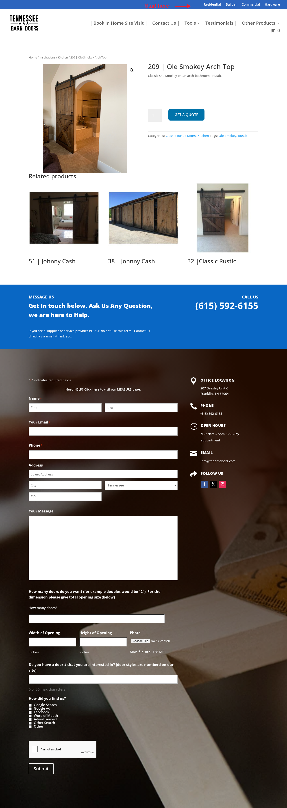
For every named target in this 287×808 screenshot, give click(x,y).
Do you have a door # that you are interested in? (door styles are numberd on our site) (101, 667)
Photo (135, 632)
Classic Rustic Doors (181, 136)
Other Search (44, 723)
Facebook (41, 712)
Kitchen (63, 57)
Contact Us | (166, 24)
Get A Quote (186, 114)
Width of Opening (44, 632)
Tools (190, 24)
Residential (212, 4)
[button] (132, 70)
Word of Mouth (46, 715)
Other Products (258, 24)
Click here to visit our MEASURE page (112, 389)
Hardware (272, 4)
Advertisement (46, 719)
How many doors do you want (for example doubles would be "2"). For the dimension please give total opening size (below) (94, 594)
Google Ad (42, 708)
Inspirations (47, 57)
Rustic (242, 136)
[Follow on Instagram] (222, 484)
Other (38, 726)
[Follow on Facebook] (204, 484)
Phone (35, 445)
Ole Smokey (227, 136)
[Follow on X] (213, 484)
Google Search (45, 705)
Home (33, 57)
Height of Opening (95, 632)
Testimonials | (221, 24)
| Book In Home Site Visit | (118, 24)
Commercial (251, 4)
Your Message (41, 511)
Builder (231, 4)
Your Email (39, 422)
